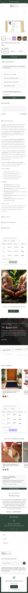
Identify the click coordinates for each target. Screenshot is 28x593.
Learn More (4, 339)
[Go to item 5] (25, 38)
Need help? (24, 113)
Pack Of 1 (5, 51)
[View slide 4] (16, 529)
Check (14, 97)
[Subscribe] (24, 563)
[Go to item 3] (14, 38)
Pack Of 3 (21, 51)
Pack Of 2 (13, 51)
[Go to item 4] (19, 38)
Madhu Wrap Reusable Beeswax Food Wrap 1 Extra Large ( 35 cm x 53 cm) (11, 465)
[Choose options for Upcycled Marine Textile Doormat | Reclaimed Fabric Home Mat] (19, 387)
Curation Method (16, 511)
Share (4, 113)
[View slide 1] (11, 529)
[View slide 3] (15, 529)
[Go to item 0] (3, 38)
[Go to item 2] (9, 38)
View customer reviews (14, 488)
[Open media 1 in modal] (24, 12)
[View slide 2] (13, 529)
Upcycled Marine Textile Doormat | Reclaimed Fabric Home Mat (11, 391)
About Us (8, 511)
